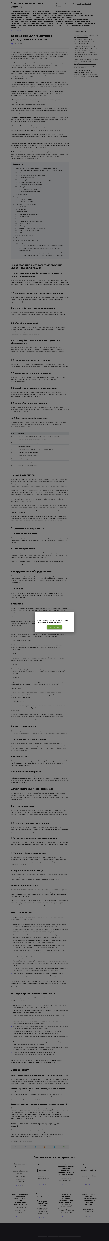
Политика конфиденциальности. (49, 622)
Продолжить (54, 627)
